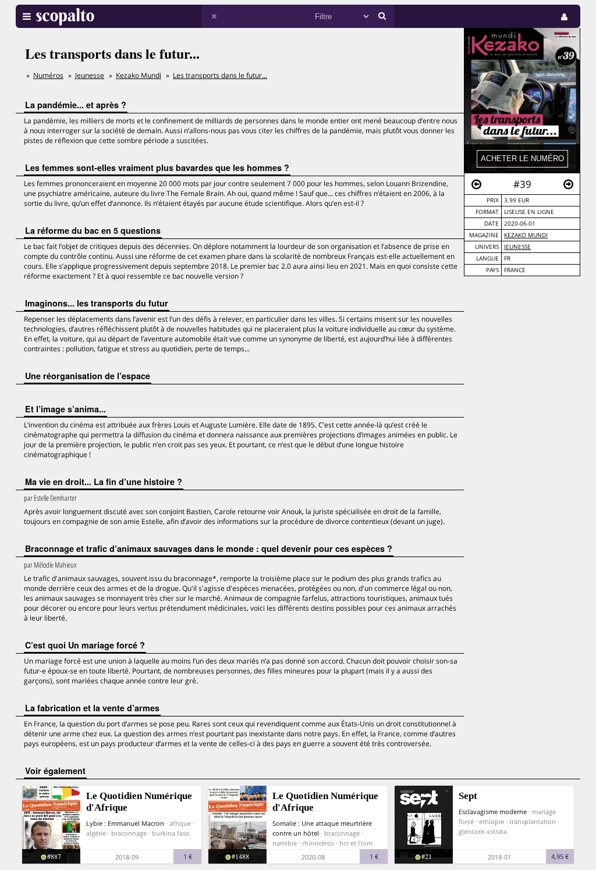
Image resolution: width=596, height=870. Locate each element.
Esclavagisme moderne (493, 811)
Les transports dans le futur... (220, 75)
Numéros (48, 75)
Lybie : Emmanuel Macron (125, 823)
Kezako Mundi (526, 235)
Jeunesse (517, 247)
